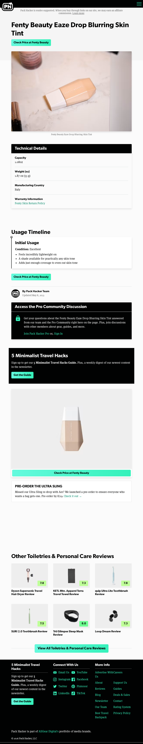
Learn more (78, 13)
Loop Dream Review (108, 631)
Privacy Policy (121, 713)
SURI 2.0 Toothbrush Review (29, 631)
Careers (117, 672)
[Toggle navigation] (139, 4)
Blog (98, 695)
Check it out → (73, 496)
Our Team (101, 707)
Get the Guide (22, 375)
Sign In (58, 333)
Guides (117, 689)
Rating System (122, 707)
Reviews (100, 689)
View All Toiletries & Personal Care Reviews (72, 648)
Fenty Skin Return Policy (30, 203)
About (99, 682)
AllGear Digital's (49, 731)
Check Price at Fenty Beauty (31, 42)
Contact (117, 701)
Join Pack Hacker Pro (36, 333)
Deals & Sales (121, 695)
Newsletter (101, 701)
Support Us (120, 682)
